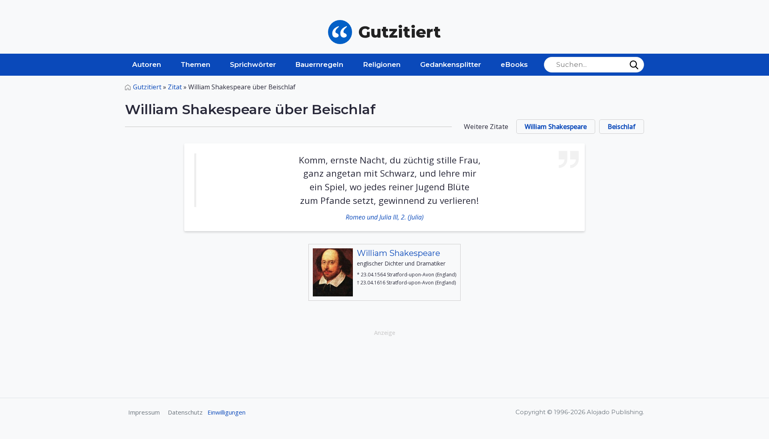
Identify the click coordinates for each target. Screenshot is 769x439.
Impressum (144, 412)
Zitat (175, 87)
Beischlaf (622, 126)
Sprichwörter (253, 64)
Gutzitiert (147, 87)
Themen (195, 64)
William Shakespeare (556, 126)
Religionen (382, 64)
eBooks (514, 64)
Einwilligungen (226, 412)
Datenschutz (185, 412)
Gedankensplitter (450, 64)
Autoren (146, 64)
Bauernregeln (319, 64)
